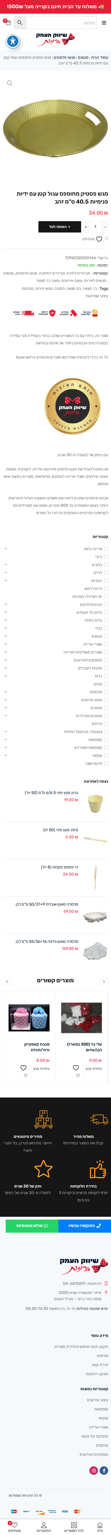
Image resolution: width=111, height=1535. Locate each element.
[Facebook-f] (104, 1470)
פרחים (97, 723)
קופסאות (95, 739)
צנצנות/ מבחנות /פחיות (83, 731)
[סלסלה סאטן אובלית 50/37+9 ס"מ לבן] (95, 915)
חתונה (60, 288)
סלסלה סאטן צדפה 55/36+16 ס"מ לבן (47, 941)
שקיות (97, 755)
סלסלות (96, 692)
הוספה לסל (58, 227)
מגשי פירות (44, 288)
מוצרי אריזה (92, 644)
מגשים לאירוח (95, 280)
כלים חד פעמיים (89, 612)
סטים (98, 684)
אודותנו (102, 1355)
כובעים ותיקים (91, 604)
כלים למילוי (93, 620)
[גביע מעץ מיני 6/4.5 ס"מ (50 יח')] (95, 803)
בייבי (98, 556)
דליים (98, 572)
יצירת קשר (99, 1364)
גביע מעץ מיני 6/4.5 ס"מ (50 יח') (51, 792)
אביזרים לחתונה (52, 273)
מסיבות (28, 288)
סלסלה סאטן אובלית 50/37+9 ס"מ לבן (47, 904)
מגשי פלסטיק (64, 57)
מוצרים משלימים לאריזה (82, 652)
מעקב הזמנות (97, 1373)
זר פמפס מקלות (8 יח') (59, 867)
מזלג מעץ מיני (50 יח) (60, 830)
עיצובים (96, 707)
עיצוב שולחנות (97, 296)
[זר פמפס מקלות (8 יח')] (95, 878)
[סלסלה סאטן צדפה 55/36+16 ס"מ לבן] (95, 952)
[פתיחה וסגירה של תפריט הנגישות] (13, 41)
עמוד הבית (99, 57)
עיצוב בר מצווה (48, 280)
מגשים (83, 57)
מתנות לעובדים (90, 668)
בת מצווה (74, 288)
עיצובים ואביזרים (89, 715)
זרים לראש (93, 588)
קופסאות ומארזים (88, 747)
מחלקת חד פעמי (94, 1436)
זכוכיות (96, 580)
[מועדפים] (78, 1072)
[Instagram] (93, 1470)
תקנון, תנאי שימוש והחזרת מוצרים (81, 1346)
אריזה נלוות (93, 548)
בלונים (97, 564)
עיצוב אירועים (72, 280)
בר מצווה (90, 288)
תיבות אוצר (93, 763)
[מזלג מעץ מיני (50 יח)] (95, 840)
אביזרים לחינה (78, 273)
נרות (98, 676)
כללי (98, 628)
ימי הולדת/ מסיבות (87, 596)
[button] (10, 83)
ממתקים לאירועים (88, 660)
